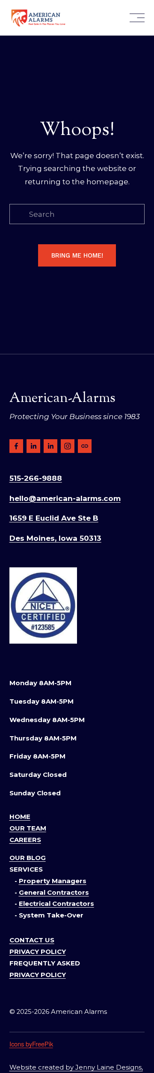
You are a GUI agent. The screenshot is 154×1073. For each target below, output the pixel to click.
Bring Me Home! (77, 255)
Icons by (20, 1044)
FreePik (42, 1044)
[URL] (85, 446)
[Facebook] (16, 446)
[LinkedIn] (33, 446)
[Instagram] (67, 446)
